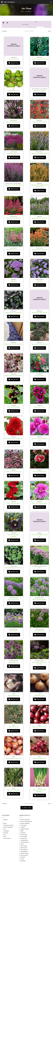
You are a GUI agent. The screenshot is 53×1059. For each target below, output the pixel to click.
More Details (15, 63)
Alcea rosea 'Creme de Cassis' (13, 471)
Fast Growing (23, 834)
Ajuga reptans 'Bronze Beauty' (39, 344)
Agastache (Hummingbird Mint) (39, 153)
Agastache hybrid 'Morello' (13, 218)
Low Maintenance (24, 842)
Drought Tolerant (24, 829)
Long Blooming (24, 840)
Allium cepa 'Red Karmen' (39, 758)
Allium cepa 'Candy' (39, 695)
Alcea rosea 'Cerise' (39, 407)
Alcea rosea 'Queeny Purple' (39, 503)
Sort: (36, 22)
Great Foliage (23, 836)
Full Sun (22, 859)
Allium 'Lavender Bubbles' (39, 599)
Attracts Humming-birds (26, 821)
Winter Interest (24, 855)
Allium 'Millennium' (39, 630)
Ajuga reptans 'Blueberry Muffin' (13, 344)
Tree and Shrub (7, 838)
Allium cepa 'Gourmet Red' (39, 727)
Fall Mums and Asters (8, 825)
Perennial (5, 832)
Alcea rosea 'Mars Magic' (13, 503)
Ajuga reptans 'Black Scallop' (39, 312)
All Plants (5, 819)
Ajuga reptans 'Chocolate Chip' (13, 312)
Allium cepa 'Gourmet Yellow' (13, 758)
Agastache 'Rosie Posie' (13, 153)
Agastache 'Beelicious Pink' (13, 122)
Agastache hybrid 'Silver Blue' (39, 218)
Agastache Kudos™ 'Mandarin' (39, 249)
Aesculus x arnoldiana (39, 90)
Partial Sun (22, 861)
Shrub (4, 836)
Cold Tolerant (23, 825)
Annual (4, 823)
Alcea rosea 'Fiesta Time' (39, 471)
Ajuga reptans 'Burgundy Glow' (13, 375)
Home (22, 11)
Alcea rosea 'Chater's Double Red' (14, 438)
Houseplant (6, 831)
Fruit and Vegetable (8, 827)
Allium (39, 568)
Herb (4, 829)
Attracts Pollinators (25, 823)
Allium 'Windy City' (13, 662)
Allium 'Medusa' (13, 630)
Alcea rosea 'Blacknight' (13, 407)
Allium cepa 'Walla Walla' (13, 790)
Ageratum (13, 281)
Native (22, 844)
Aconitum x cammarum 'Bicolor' (39, 59)
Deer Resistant (24, 849)
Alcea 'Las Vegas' (39, 375)
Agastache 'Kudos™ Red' (39, 122)
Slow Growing (23, 846)
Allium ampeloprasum (13, 695)
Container (22, 827)
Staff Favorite (23, 847)
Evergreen (23, 832)
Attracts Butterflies (25, 819)
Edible (21, 831)
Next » (49, 31)
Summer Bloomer (24, 853)
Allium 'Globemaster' (13, 599)
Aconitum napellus (14, 59)
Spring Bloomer (24, 851)
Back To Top (27, 807)
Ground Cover (23, 838)
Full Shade (22, 857)
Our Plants (28, 11)
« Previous (4, 31)
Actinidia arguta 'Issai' (13, 90)
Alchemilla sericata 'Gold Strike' (13, 568)
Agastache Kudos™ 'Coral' (13, 249)
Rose (4, 834)
